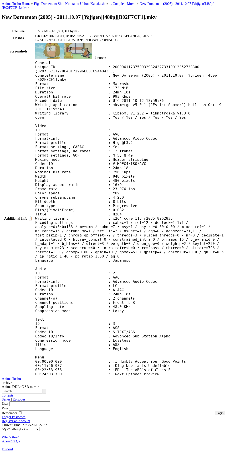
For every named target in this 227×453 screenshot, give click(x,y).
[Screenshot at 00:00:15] (49, 58)
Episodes (19, 399)
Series (6, 399)
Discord (7, 449)
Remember (10, 413)
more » (101, 58)
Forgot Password (13, 417)
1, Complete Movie (122, 4)
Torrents (7, 395)
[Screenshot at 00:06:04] (78, 58)
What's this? (10, 437)
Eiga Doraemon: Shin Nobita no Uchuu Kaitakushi (70, 4)
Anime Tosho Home (16, 4)
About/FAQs (11, 441)
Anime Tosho (11, 379)
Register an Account (16, 421)
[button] (94, 57)
